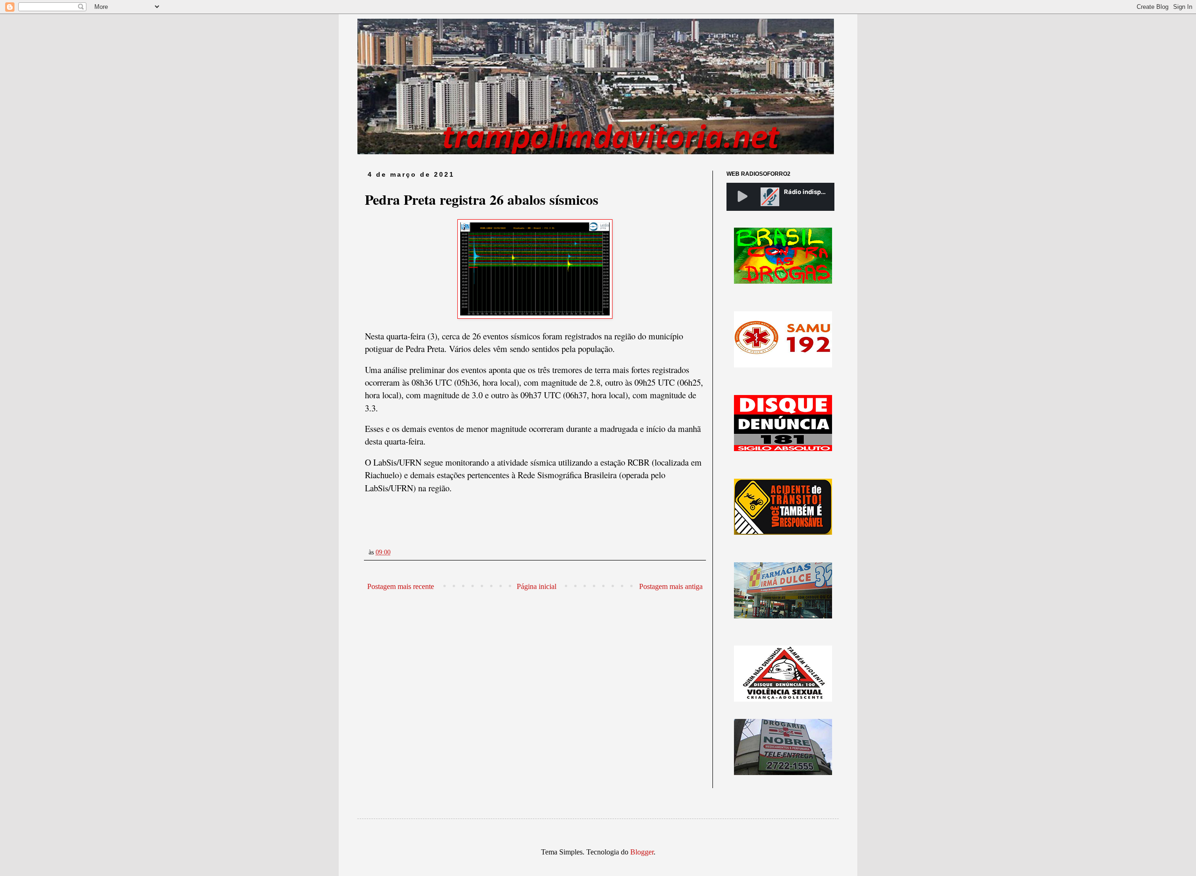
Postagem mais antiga (671, 586)
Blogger (642, 852)
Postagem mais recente (400, 586)
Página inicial (536, 586)
